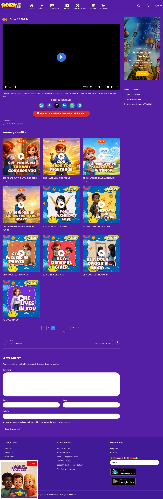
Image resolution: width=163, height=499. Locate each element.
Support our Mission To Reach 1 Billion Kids (62, 113)
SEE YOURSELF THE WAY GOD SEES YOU (20, 179)
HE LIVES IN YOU (11, 320)
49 (73, 327)
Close (32, 463)
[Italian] (128, 458)
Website (6, 411)
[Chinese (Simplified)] (115, 458)
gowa (129, 94)
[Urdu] (138, 458)
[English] (121, 458)
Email (65, 400)
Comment (7, 370)
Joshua (129, 99)
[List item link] (28, 448)
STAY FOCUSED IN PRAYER (15, 275)
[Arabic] (111, 458)
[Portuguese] (131, 458)
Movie (137, 94)
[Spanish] (134, 458)
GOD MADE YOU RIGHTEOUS (56, 178)
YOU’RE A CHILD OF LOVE (55, 226)
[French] (124, 458)
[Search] (138, 5)
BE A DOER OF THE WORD (95, 275)
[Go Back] (4, 19)
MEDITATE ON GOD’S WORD (96, 226)
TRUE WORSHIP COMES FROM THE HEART (19, 228)
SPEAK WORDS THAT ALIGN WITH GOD (99, 179)
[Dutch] (118, 458)
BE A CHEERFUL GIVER (53, 275)
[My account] (147, 5)
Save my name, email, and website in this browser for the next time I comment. (38, 422)
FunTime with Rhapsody (14, 123)
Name (6, 400)
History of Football (144, 104)
